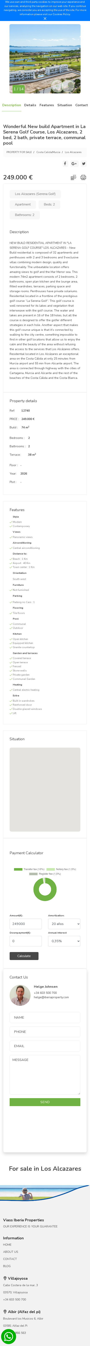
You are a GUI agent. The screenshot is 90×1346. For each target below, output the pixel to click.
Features (47, 105)
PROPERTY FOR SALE (19, 152)
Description (11, 105)
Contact (81, 105)
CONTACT (10, 1259)
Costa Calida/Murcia (48, 152)
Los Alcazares (73, 152)
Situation (64, 105)
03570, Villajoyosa (15, 1292)
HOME (7, 1245)
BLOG (7, 1266)
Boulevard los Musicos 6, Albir (23, 1319)
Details (30, 105)
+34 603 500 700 (14, 1300)
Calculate (24, 956)
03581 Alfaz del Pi (15, 1326)
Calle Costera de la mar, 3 (20, 1285)
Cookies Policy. (62, 14)
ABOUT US (10, 1252)
